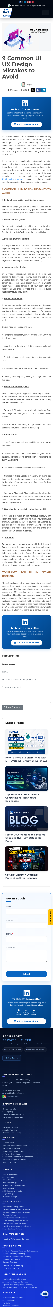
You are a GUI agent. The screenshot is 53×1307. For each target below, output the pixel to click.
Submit (26, 701)
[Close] (47, 603)
